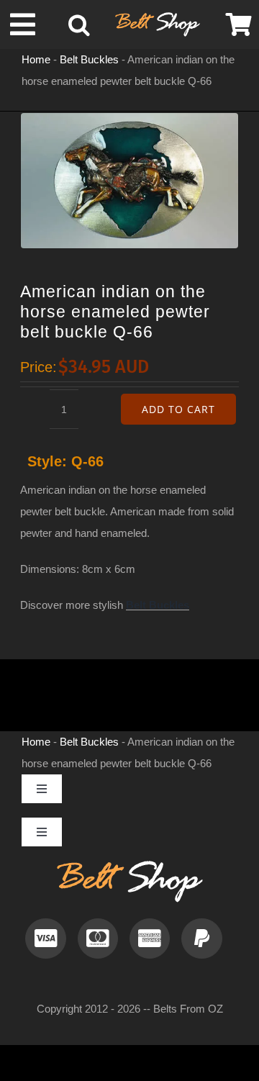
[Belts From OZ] (157, 18)
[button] (79, 24)
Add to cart (178, 409)
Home (36, 59)
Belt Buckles (89, 59)
